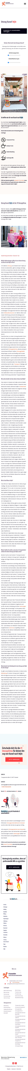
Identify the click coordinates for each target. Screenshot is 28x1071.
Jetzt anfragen (14, 759)
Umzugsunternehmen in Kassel (15, 823)
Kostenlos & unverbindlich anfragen (11, 31)
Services (11, 628)
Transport (17, 364)
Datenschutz (19, 1069)
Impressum (14, 1069)
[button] (25, 3)
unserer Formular (19, 180)
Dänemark (15, 256)
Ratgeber (8, 1069)
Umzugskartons (13, 349)
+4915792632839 (6, 787)
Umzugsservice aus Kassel (16, 829)
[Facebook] (13, 1063)
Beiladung (4, 673)
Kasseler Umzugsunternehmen (6, 256)
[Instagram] (16, 1063)
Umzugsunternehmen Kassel (11, 1066)
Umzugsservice (7, 1002)
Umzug (9, 266)
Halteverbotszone (9, 313)
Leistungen (23, 606)
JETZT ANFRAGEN (14, 867)
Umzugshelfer (21, 351)
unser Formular (8, 844)
